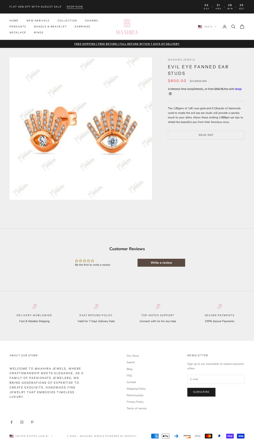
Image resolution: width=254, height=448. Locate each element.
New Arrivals (38, 20)
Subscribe (201, 392)
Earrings (82, 26)
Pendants (18, 26)
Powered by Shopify (121, 436)
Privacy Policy (135, 402)
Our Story (133, 356)
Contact (131, 382)
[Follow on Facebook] (11, 422)
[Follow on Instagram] (22, 422)
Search (131, 362)
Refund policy (135, 395)
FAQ (129, 376)
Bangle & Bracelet (50, 26)
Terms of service (137, 408)
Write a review (161, 263)
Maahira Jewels (181, 59)
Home (14, 20)
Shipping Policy (136, 389)
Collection (67, 20)
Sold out (206, 135)
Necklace (18, 32)
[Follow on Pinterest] (32, 422)
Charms (91, 20)
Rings (38, 32)
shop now (75, 6)
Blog (129, 369)
